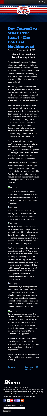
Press (5, 387)
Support (17, 387)
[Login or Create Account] (39, 2)
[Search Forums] (43, 2)
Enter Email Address (11, 408)
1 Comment (28, 367)
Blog (10, 387)
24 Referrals (31, 368)
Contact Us (25, 387)
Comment (12, 367)
